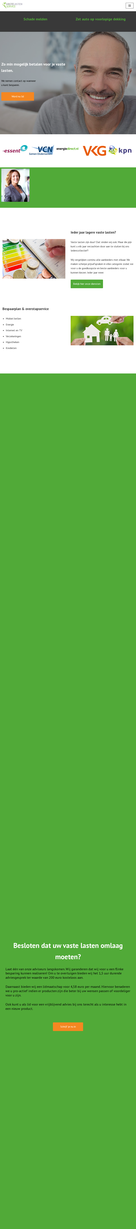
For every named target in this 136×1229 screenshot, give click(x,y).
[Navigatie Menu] (130, 5)
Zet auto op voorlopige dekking (101, 19)
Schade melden (35, 19)
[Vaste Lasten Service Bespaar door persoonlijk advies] (12, 5)
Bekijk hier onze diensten (87, 283)
